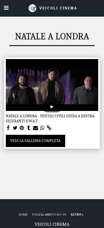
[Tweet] (15, 128)
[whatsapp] (42, 128)
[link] (49, 128)
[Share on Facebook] (8, 128)
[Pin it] (21, 128)
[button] (6, 8)
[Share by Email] (35, 128)
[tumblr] (28, 128)
